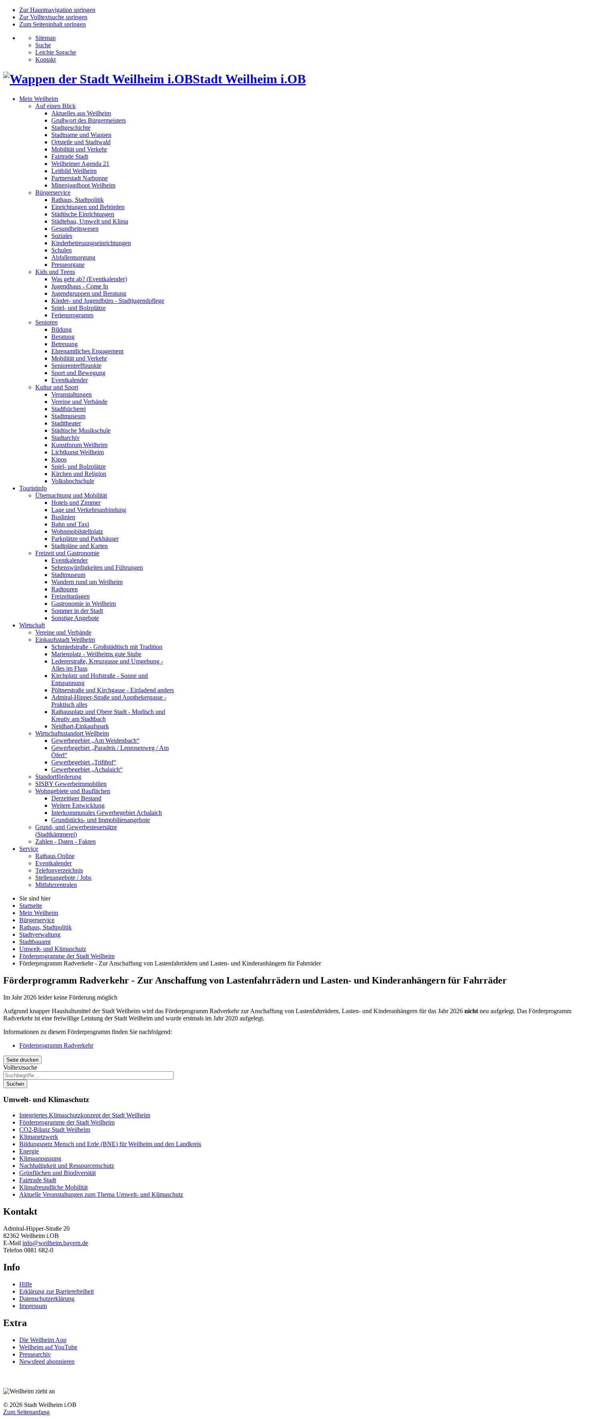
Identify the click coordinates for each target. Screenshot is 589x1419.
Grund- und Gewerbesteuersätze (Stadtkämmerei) (76, 831)
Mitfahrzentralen (56, 884)
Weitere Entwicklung (78, 805)
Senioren (46, 322)
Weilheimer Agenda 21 (80, 163)
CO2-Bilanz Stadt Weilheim (54, 1129)
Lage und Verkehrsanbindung (88, 509)
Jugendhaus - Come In (79, 286)
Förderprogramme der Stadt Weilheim (67, 1122)
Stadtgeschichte (71, 127)
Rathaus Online (55, 856)
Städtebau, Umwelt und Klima (89, 221)
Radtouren (64, 589)
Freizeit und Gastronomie (67, 553)
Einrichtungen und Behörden (88, 207)
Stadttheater (66, 423)
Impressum (33, 1305)
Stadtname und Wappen (81, 134)
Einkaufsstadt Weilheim (65, 639)
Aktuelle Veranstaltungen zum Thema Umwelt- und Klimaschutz (101, 1194)
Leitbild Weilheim (74, 170)
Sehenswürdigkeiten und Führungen (97, 567)
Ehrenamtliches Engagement (87, 351)
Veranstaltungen (71, 394)
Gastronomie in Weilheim (83, 603)
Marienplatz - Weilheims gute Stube (96, 654)
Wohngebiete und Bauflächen (72, 791)
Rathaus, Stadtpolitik (77, 199)
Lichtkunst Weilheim (77, 452)
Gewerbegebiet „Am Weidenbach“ (95, 740)
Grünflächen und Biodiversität (57, 1172)
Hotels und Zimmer (76, 502)
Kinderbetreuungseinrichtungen (91, 243)
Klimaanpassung (40, 1158)
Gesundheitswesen (75, 228)
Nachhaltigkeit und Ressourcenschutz (66, 1165)
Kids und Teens (55, 271)
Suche (43, 45)
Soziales (61, 235)
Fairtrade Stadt (69, 156)
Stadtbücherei (68, 408)
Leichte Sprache (55, 52)
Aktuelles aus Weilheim (81, 113)
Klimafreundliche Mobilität (53, 1187)
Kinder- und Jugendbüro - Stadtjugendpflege (107, 300)
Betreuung (64, 344)
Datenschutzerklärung (47, 1298)
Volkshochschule (72, 481)
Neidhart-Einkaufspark (80, 726)
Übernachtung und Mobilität (71, 495)
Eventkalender (69, 380)
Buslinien (63, 517)
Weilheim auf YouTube (48, 1347)
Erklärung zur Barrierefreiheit (56, 1291)
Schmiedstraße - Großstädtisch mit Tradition (106, 646)
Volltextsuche (20, 1067)
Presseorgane (68, 264)
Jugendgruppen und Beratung (88, 293)
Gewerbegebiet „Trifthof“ (83, 762)
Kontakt (45, 59)
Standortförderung (58, 776)
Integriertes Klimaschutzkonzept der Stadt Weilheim (84, 1115)
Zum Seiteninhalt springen (52, 24)
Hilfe (25, 1284)
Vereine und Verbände (79, 401)
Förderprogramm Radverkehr (56, 1045)
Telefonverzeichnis (59, 870)
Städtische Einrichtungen (82, 214)
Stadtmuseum (68, 416)
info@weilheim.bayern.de (55, 1243)
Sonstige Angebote (75, 618)
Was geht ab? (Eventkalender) (89, 279)
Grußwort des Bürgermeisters (88, 120)
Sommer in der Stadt (77, 610)
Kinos (59, 459)
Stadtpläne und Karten (79, 545)
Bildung (61, 329)
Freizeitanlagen (70, 596)
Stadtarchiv (65, 437)
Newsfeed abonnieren (47, 1361)
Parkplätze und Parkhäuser (85, 538)
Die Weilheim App (43, 1339)
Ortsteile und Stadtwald (81, 142)
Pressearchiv (35, 1354)
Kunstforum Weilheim (79, 444)
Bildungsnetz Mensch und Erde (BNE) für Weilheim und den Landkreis (110, 1144)
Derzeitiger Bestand (76, 798)
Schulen (61, 250)
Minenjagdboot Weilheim (83, 185)
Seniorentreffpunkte (76, 365)
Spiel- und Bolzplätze (78, 307)
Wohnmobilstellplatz (77, 531)
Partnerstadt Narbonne (79, 178)
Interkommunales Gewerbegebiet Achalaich (106, 812)
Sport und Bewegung (78, 372)
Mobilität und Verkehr (79, 149)
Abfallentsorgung (73, 257)
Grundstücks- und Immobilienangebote (100, 819)
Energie (29, 1151)
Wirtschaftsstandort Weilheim (72, 733)
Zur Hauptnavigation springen (57, 9)
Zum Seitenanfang (26, 1412)
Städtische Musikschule (81, 430)
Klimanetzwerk (38, 1136)
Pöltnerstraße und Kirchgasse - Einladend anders (112, 690)
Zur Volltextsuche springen (53, 17)
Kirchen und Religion (78, 473)
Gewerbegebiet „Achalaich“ (87, 769)
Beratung (63, 336)
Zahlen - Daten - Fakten (65, 841)
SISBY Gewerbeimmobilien (71, 783)
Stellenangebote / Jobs (63, 877)
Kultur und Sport (56, 387)
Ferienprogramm (72, 315)
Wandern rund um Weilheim (87, 581)
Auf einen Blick (55, 106)
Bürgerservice (53, 192)
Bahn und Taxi (70, 524)
